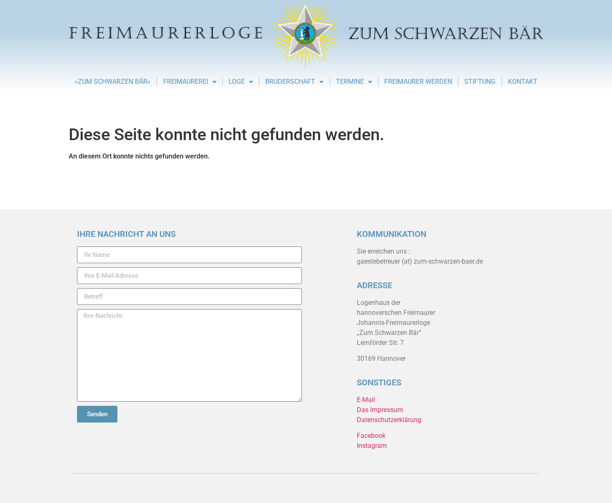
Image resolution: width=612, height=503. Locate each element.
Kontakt (522, 82)
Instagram (372, 446)
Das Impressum (380, 410)
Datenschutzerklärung (389, 420)
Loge (237, 82)
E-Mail (366, 400)
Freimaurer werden (418, 82)
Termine (350, 82)
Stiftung (479, 82)
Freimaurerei (185, 82)
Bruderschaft (290, 82)
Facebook (371, 436)
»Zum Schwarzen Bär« (113, 82)
